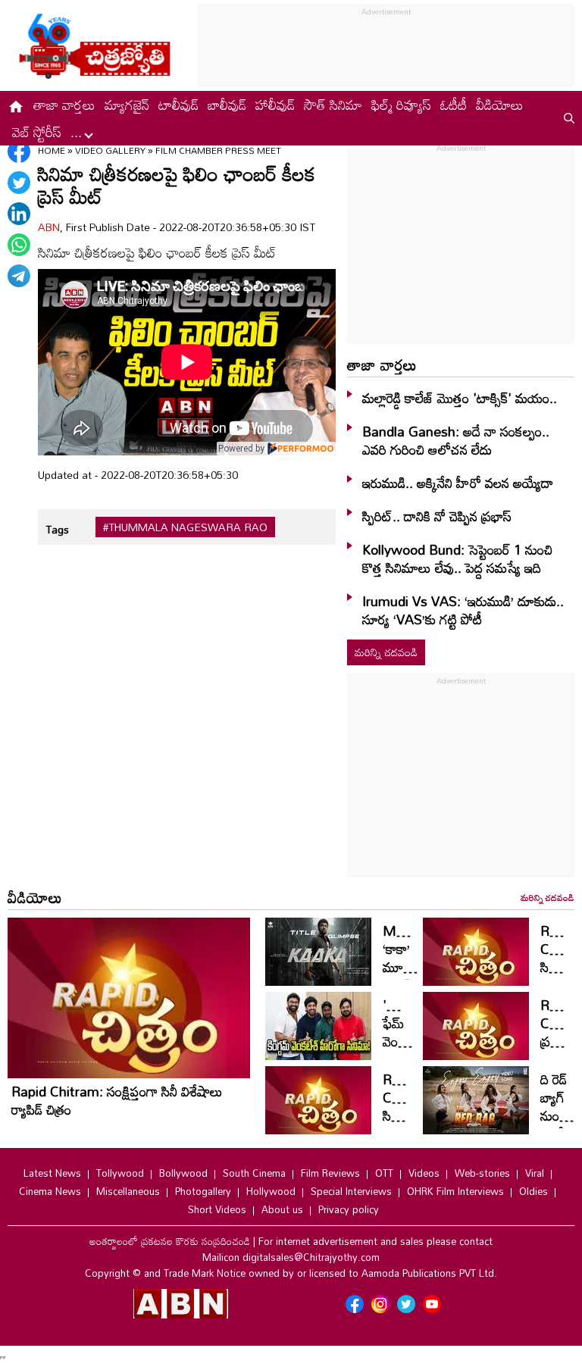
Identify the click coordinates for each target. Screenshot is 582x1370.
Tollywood (120, 1173)
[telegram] (19, 275)
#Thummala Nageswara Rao (185, 527)
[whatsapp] (19, 244)
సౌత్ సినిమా (333, 104)
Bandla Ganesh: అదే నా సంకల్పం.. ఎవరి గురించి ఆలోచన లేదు (455, 440)
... (78, 131)
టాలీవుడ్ (178, 104)
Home (51, 150)
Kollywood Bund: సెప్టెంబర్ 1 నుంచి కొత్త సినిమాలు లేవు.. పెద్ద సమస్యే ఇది (457, 558)
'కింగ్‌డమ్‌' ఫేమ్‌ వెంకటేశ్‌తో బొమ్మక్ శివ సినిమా (409, 1050)
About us (282, 1209)
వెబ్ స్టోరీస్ (36, 131)
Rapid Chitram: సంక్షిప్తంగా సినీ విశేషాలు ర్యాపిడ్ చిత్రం (117, 1100)
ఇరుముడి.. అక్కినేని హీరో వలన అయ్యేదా (457, 482)
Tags (57, 529)
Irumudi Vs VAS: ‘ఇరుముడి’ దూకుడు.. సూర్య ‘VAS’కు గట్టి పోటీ (463, 610)
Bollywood (183, 1173)
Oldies (533, 1191)
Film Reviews (330, 1173)
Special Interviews (351, 1191)
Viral (534, 1173)
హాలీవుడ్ (275, 104)
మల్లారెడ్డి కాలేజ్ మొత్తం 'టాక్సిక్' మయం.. (459, 397)
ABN (49, 227)
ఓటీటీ (453, 104)
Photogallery (203, 1191)
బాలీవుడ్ (227, 104)
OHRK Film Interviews (455, 1191)
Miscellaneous (128, 1191)
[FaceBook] (19, 151)
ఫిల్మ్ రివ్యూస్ (401, 104)
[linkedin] (19, 213)
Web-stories (482, 1173)
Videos (424, 1173)
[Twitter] (19, 182)
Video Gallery (110, 150)
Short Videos (217, 1209)
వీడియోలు (500, 104)
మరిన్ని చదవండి (386, 652)
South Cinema (254, 1173)
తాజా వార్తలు (64, 104)
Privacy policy (348, 1209)
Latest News (52, 1173)
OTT (384, 1173)
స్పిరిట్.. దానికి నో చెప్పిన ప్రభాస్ (437, 516)
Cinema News (50, 1191)
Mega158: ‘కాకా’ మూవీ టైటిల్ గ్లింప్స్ (414, 967)
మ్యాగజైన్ (127, 104)
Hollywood (271, 1191)
